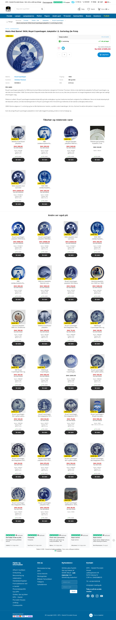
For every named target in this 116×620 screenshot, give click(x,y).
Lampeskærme (28, 16)
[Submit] (42, 9)
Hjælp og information (18, 564)
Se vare (18, 159)
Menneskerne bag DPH (43, 570)
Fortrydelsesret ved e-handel (20, 585)
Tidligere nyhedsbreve (42, 583)
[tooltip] (18, 143)
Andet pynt (56, 16)
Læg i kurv (105, 54)
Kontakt (89, 563)
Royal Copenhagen (58, 20)
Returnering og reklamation (18, 577)
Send (73, 591)
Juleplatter (45, 20)
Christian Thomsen (20, 80)
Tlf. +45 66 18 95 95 (93, 581)
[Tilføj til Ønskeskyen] (63, 48)
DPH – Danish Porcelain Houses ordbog (19, 600)
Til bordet (67, 16)
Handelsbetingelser (20, 581)
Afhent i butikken (19, 570)
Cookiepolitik (17, 605)
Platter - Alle (35, 20)
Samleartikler (78, 16)
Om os (40, 563)
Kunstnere (97, 16)
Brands (88, 16)
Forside (9, 16)
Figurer (47, 16)
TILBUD (106, 16)
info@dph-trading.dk (93, 585)
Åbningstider (42, 576)
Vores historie (42, 573)
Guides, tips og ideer (20, 594)
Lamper (18, 16)
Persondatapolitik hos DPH (19, 590)
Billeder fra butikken (44, 579)
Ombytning (17, 573)
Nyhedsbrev (67, 563)
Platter (39, 16)
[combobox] (30, 9)
